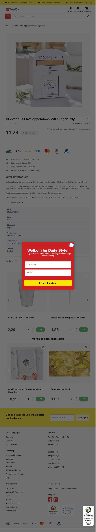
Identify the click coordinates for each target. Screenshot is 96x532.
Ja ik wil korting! (47, 283)
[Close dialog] (70, 245)
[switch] (86, 523)
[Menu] (90, 507)
